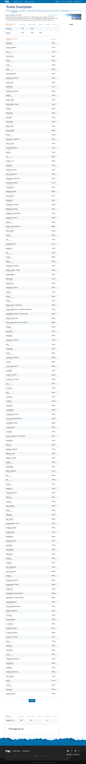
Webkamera (22, 10)
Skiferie (57, 10)
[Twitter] (71, 750)
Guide (8, 10)
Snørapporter (18, 1)
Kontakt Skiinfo (16, 751)
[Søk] (70, 2)
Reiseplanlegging (29, 1)
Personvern (7, 756)
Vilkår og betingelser (22, 756)
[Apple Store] (77, 754)
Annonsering (26, 751)
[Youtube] (68, 750)
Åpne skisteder (31, 10)
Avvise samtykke (44, 756)
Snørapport (14, 10)
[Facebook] (79, 750)
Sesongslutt (49, 10)
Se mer (32, 700)
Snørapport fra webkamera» (53, 15)
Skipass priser (65, 10)
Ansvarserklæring (14, 756)
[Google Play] (70, 754)
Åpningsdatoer (41, 10)
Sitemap (29, 756)
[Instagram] (75, 750)
